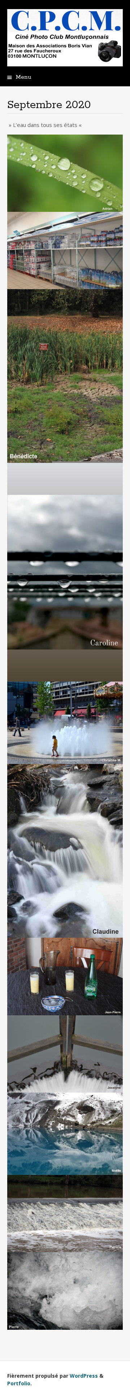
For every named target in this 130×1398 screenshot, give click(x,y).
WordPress (84, 1375)
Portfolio (18, 1383)
